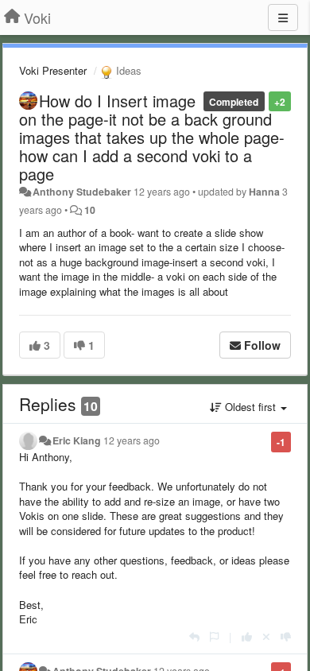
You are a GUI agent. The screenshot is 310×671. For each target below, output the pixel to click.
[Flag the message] (214, 636)
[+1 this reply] (247, 636)
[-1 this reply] (286, 636)
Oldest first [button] (250, 406)
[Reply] (194, 636)
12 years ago (131, 440)
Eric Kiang (76, 440)
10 (89, 210)
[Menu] (283, 17)
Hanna (264, 191)
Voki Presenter (53, 70)
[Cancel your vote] (266, 636)
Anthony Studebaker (82, 191)
